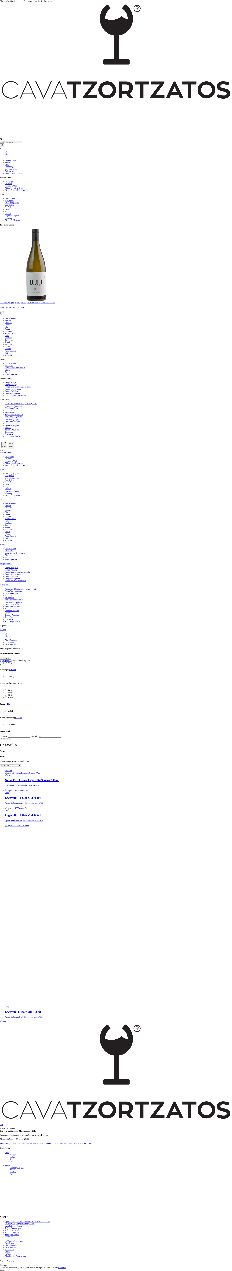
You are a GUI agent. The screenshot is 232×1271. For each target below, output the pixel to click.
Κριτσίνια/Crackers (12, 421)
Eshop (7, 1252)
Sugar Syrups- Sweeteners (15, 368)
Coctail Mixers (10, 363)
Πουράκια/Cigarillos (12, 393)
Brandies (8, 323)
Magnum (8, 218)
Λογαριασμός (10, 1237)
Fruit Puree (9, 366)
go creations (61, 1268)
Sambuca (8, 338)
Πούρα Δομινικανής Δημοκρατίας (17, 387)
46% (10, 693)
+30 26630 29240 (58, 1143)
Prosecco (8, 184)
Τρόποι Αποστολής (12, 1230)
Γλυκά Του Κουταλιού (13, 406)
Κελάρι (3, 630)
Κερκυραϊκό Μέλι (12, 419)
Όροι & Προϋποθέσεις (13, 1226)
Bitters (7, 370)
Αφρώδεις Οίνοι (11, 160)
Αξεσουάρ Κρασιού (12, 220)
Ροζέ (7, 211)
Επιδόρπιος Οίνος (11, 203)
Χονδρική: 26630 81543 (37, 1143)
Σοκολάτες (9, 434)
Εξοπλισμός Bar (11, 374)
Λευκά (7, 209)
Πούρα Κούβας (11, 385)
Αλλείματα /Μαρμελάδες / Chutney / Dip (21, 404)
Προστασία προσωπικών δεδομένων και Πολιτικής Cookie (27, 1222)
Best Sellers (9, 205)
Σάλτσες (8, 428)
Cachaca (8, 325)
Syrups (7, 372)
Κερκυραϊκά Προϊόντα (13, 417)
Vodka (7, 346)
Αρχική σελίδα (5, 661)
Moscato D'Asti (11, 186)
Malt (10, 711)
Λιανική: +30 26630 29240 (13, 1143)
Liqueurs (8, 331)
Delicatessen (9, 171)
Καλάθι (8, 1254)
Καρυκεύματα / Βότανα (14, 415)
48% (10, 695)
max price (34, 736)
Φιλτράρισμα (5, 739)
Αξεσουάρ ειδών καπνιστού (15, 395)
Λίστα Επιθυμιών (11, 640)
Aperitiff (8, 320)
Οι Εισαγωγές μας (12, 198)
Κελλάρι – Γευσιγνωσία (14, 1241)
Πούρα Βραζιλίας (11, 382)
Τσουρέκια (9, 432)
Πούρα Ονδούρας (11, 391)
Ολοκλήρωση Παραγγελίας (15, 1256)
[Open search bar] (1, 140)
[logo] (116, 100)
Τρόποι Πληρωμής (12, 1232)
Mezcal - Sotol (10, 333)
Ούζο (7, 353)
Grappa (8, 329)
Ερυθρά (8, 207)
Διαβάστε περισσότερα (30, 785)
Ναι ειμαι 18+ (5, 658)
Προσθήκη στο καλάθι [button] (34, 803)
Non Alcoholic (10, 318)
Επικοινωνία (9, 642)
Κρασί (7, 162)
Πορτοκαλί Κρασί (12, 216)
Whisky (8, 349)
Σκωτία (11, 725)
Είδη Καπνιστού (11, 169)
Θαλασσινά (9, 412)
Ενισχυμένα (9, 201)
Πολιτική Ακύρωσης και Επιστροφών (19, 1224)
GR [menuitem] (6, 154)
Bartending (9, 167)
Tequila (8, 342)
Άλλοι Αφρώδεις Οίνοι (14, 188)
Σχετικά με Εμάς (11, 644)
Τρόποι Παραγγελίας (13, 1228)
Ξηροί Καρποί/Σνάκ (12, 436)
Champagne (9, 181)
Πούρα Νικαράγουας (13, 389)
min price (3, 736)
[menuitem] (6, 152)
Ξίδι (6, 423)
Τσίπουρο (8, 355)
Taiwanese (9, 340)
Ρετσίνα (8, 214)
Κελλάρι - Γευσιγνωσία (14, 173)
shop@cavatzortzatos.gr (80, 1143)
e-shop (7, 158)
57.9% (11, 697)
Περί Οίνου (9, 1243)
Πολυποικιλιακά (33, 303)
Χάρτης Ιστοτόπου (12, 1235)
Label (2, 1270)
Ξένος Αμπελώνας (47, 303)
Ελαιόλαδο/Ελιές (11, 408)
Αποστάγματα (10, 351)
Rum (7, 336)
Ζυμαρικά (8, 410)
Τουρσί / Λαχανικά (12, 430)
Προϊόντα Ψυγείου (12, 425)
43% (10, 690)
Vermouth (8, 344)
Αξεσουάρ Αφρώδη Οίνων (15, 190)
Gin (6, 327)
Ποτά (7, 165)
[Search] (2, 145)
